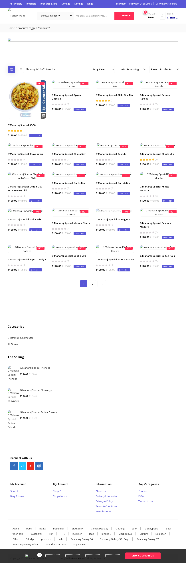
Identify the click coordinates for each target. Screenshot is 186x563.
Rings (90, 3)
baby (29, 528)
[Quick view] (27, 110)
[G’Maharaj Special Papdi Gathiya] (27, 248)
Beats (42, 528)
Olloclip (30, 539)
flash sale (18, 533)
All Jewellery (16, 3)
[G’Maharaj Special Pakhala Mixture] (159, 212)
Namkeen (160, 533)
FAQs (141, 496)
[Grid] (11, 69)
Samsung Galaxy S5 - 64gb (114, 539)
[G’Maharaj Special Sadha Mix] (69, 247)
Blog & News (17, 496)
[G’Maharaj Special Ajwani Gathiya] (71, 84)
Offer (15, 539)
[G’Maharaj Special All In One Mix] (115, 84)
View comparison (143, 555)
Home (11, 28)
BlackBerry (78, 528)
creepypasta (152, 528)
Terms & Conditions (106, 506)
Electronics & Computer (20, 337)
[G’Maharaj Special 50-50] (27, 99)
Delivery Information (107, 496)
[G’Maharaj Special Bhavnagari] (26, 145)
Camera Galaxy (99, 528)
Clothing (120, 528)
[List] (20, 69)
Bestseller (58, 528)
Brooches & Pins (49, 3)
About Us (101, 491)
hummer (77, 533)
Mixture (144, 533)
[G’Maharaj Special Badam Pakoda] (159, 84)
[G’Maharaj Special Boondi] (113, 145)
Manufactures (103, 511)
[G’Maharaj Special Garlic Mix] (69, 174)
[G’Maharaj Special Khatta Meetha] (159, 176)
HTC (63, 533)
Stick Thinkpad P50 (55, 544)
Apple (16, 528)
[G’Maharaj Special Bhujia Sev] (69, 145)
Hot (51, 533)
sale (60, 539)
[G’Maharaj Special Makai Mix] (25, 210)
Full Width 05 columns (166, 3)
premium (46, 539)
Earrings (66, 3)
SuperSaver (79, 544)
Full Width (121, 3)
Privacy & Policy (104, 501)
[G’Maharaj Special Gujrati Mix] (113, 174)
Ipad (91, 533)
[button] (55, 16)
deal (168, 528)
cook (134, 528)
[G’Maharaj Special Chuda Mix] (157, 145)
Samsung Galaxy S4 (82, 539)
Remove (39, 555)
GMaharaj (36, 533)
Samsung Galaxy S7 (148, 539)
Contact (142, 491)
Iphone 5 (106, 533)
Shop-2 (14, 491)
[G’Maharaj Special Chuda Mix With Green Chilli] (27, 176)
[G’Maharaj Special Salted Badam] (115, 248)
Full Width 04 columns (140, 3)
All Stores (13, 344)
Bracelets (31, 3)
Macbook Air (125, 533)
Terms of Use (145, 501)
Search (126, 15)
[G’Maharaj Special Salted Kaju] (158, 247)
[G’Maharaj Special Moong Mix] (114, 210)
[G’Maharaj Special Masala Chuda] (71, 212)
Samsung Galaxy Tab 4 (25, 544)
